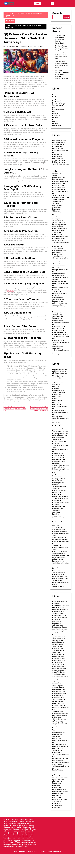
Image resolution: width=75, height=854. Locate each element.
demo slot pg (12, 841)
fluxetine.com (56, 291)
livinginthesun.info (58, 400)
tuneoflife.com (57, 581)
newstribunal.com (58, 607)
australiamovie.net (58, 144)
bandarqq (55, 121)
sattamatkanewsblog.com (60, 539)
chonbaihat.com (57, 256)
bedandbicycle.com (58, 690)
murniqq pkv (7, 845)
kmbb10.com (56, 473)
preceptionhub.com (58, 611)
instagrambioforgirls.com (60, 469)
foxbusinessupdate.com (60, 498)
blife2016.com (57, 739)
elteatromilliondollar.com (60, 432)
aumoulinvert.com (58, 305)
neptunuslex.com (57, 154)
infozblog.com (57, 254)
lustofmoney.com (58, 575)
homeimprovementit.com (60, 605)
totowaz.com (56, 545)
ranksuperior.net (57, 559)
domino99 (7, 821)
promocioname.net (58, 238)
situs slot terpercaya (28, 825)
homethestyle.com (58, 658)
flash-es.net (56, 510)
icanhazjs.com (57, 313)
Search (57, 13)
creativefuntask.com (59, 670)
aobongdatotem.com (59, 615)
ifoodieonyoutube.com (59, 627)
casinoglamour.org (58, 346)
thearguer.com (57, 481)
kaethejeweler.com (58, 760)
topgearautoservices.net (60, 778)
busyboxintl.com (57, 426)
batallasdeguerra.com (59, 225)
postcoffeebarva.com (59, 430)
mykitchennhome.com (59, 303)
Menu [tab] (37, 3)
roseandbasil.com (58, 276)
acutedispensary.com (59, 537)
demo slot (23, 831)
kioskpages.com (57, 748)
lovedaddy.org (56, 500)
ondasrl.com (56, 737)
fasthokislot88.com (58, 699)
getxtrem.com (57, 475)
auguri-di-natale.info (58, 156)
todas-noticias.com (58, 393)
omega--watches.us (58, 160)
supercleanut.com (58, 688)
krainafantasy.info (58, 391)
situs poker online (58, 110)
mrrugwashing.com (58, 506)
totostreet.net (57, 647)
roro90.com (56, 385)
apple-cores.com (57, 321)
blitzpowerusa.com (58, 459)
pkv (53, 94)
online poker (13, 833)
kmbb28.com (56, 797)
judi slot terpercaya (58, 104)
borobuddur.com (57, 662)
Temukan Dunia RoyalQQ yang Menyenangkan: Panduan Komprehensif (60, 39)
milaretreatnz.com (58, 217)
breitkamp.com (57, 717)
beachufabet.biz (57, 770)
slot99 (26, 847)
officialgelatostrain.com (60, 758)
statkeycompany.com (59, 195)
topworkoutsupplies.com (60, 631)
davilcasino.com (57, 648)
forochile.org (56, 232)
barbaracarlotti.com (58, 326)
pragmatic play (8, 829)
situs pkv (25, 837)
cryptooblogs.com (58, 654)
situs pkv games (57, 106)
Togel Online (10, 21)
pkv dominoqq (56, 100)
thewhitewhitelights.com (60, 277)
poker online (24, 819)
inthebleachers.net (58, 330)
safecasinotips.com (58, 701)
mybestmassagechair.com (60, 287)
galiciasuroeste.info (58, 223)
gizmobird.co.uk (57, 146)
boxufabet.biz (56, 776)
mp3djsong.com (57, 148)
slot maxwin (15, 831)
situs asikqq (56, 115)
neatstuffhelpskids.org (59, 229)
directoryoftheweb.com (60, 379)
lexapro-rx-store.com (59, 332)
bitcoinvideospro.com (59, 410)
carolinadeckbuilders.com (60, 197)
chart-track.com (57, 234)
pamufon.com (57, 727)
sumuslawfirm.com (58, 530)
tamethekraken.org (58, 733)
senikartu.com (57, 394)
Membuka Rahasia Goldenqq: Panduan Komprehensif (61, 48)
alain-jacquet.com (58, 416)
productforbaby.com (59, 441)
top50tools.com (57, 201)
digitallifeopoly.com (58, 637)
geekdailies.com (57, 793)
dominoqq (15, 837)
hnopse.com (56, 571)
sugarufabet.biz (57, 774)
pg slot (13, 823)
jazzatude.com (57, 209)
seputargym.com (57, 641)
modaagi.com (56, 219)
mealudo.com (56, 492)
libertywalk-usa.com (58, 142)
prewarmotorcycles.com (60, 182)
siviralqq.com (56, 516)
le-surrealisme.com (58, 187)
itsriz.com (55, 402)
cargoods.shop (57, 404)
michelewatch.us (57, 158)
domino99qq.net (57, 377)
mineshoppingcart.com (59, 629)
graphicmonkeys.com (59, 693)
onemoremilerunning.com (60, 465)
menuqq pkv (7, 819)
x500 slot (7, 831)
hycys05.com (56, 463)
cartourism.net (57, 319)
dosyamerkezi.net (58, 185)
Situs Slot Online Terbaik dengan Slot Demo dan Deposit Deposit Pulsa (24, 15)
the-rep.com (56, 203)
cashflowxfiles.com (58, 471)
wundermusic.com (58, 664)
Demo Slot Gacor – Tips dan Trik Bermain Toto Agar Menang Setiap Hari (15, 409)
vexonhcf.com (57, 174)
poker (31, 819)
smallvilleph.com (57, 221)
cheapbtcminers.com (59, 674)
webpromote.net (57, 262)
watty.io (54, 398)
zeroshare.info (57, 213)
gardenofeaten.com (58, 461)
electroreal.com (57, 621)
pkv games (55, 96)
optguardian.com (57, 645)
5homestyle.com (57, 354)
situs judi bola (22, 841)
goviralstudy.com (57, 317)
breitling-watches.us (58, 162)
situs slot (7, 827)
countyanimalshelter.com (60, 555)
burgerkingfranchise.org (60, 434)
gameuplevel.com (58, 656)
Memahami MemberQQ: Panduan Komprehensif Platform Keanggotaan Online (62, 74)
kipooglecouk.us (57, 301)
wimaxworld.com (57, 240)
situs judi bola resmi (13, 843)
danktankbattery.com (59, 490)
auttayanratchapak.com (60, 428)
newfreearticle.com (58, 457)
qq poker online (27, 845)
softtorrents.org (57, 721)
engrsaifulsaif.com (58, 672)
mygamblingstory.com (59, 369)
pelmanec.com (57, 375)
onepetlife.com (57, 764)
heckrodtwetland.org (59, 281)
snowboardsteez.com (59, 467)
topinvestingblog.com (59, 199)
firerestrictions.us (58, 248)
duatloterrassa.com (58, 725)
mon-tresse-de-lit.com (59, 772)
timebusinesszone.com (59, 577)
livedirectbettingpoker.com (60, 496)
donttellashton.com (58, 381)
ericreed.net (56, 289)
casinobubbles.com (58, 639)
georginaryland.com (58, 274)
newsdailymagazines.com (60, 609)
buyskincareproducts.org (60, 334)
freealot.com (56, 684)
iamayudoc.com (57, 680)
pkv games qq (21, 823)
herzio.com (56, 387)
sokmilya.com (56, 801)
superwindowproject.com (60, 309)
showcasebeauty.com (59, 189)
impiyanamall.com (58, 643)
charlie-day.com (57, 494)
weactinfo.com (57, 477)
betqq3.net (55, 295)
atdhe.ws (55, 279)
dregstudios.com (57, 227)
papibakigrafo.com (58, 311)
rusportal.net (56, 396)
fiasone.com (56, 488)
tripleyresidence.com (59, 719)
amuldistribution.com (59, 660)
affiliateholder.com (58, 586)
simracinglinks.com (58, 183)
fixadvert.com (56, 168)
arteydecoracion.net (58, 266)
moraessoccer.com (58, 230)
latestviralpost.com (58, 455)
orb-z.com (55, 443)
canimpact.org (57, 315)
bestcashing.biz (57, 246)
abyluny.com (56, 803)
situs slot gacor (28, 827)
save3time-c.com (58, 172)
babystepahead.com (58, 561)
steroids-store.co (58, 264)
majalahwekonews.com (59, 371)
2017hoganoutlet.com (59, 373)
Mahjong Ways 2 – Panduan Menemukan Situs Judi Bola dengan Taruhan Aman (39, 409)
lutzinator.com (57, 735)
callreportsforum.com (59, 799)
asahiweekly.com (57, 686)
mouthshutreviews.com (60, 633)
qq (53, 119)
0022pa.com (56, 211)
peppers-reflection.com (60, 579)
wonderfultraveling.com (60, 236)
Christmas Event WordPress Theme (28, 852)
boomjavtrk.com (57, 805)
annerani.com (56, 207)
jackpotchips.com (58, 703)
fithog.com (55, 268)
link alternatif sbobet (28, 843)
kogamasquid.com (58, 340)
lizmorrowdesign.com (59, 744)
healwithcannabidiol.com (60, 746)
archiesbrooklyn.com (59, 250)
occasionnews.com (58, 573)
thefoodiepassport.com (60, 307)
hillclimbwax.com (57, 569)
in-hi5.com (55, 389)
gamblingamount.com (59, 567)
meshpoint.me (57, 422)
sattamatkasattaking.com (60, 762)
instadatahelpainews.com (60, 791)
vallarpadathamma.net (59, 436)
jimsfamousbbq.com (59, 140)
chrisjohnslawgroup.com (60, 713)
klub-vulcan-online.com (59, 715)
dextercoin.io (56, 348)
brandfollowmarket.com (60, 551)
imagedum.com (57, 752)
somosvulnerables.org (59, 723)
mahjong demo (57, 125)
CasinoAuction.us (58, 299)
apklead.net (56, 807)
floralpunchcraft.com (59, 487)
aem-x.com (56, 652)
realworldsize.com (58, 438)
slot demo (55, 113)
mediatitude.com (57, 180)
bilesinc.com (56, 215)
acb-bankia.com (57, 508)
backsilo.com (56, 514)
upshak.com (56, 512)
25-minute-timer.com (59, 668)
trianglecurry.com (57, 750)
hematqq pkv (16, 845)
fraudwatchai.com (58, 650)
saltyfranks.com (57, 205)
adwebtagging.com (58, 557)
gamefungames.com (59, 666)
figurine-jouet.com (58, 780)
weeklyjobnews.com (58, 553)
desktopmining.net (58, 328)
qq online (55, 98)
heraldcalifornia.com (59, 692)
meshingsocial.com (58, 479)
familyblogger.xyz (57, 711)
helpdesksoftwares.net (59, 601)
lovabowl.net (56, 603)
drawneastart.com (58, 697)
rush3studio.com (57, 383)
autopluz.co (56, 170)
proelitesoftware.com (59, 705)
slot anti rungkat (16, 827)
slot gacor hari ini (15, 825)
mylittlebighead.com (58, 682)
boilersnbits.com (57, 453)
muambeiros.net (57, 252)
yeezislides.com (57, 613)
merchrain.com (57, 795)
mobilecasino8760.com (59, 293)
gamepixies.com (57, 695)
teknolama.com (57, 440)
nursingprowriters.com (59, 532)
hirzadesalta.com (57, 635)
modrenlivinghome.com (59, 789)
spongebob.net (57, 424)
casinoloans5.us (57, 297)
